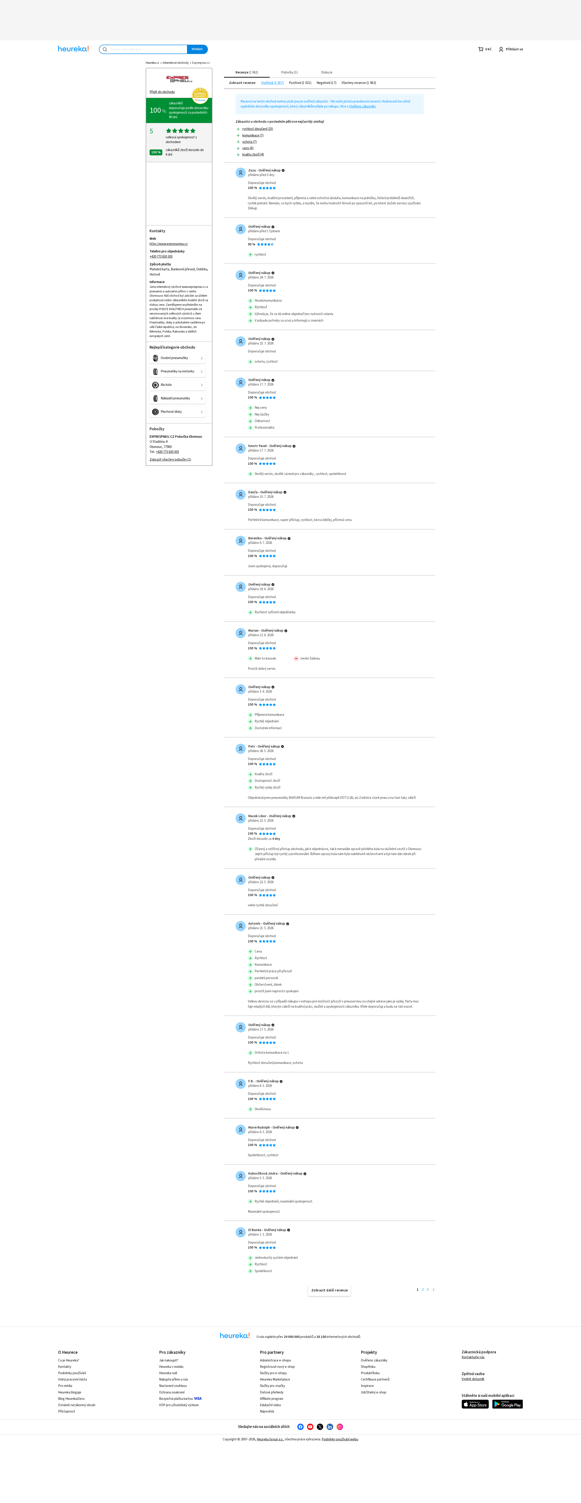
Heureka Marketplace (275, 1379)
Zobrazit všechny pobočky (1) (170, 459)
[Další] (433, 1289)
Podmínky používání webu (340, 1439)
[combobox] (143, 49)
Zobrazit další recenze (329, 1290)
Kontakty (64, 1366)
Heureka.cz (152, 63)
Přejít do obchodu (162, 92)
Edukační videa (270, 1405)
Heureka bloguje (69, 1392)
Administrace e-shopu (275, 1360)
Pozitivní (295, 83)
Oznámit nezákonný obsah (76, 1405)
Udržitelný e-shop (373, 1392)
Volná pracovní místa (72, 1379)
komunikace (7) (252, 135)
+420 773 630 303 (161, 256)
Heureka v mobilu (171, 1366)
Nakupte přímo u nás (173, 1379)
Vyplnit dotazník (473, 1379)
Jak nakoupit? (168, 1360)
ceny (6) (248, 148)
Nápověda (267, 1411)
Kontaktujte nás (473, 1357)
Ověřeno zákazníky (362, 106)
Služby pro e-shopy (273, 1373)
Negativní (324, 83)
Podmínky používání (72, 1373)
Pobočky (289, 72)
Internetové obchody (176, 63)
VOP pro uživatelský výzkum (179, 1405)
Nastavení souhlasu (173, 1385)
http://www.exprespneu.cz (169, 243)
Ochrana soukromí (172, 1392)
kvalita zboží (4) (253, 154)
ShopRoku (368, 1366)
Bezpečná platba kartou (176, 1398)
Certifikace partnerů (375, 1379)
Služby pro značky (272, 1385)
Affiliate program (271, 1398)
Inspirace (367, 1385)
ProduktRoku (370, 1373)
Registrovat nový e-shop (277, 1366)
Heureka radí (168, 1373)
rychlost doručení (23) (257, 129)
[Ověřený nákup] (283, 170)
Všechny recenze (354, 83)
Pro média (65, 1385)
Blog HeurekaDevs (71, 1398)
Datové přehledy (271, 1392)
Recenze (246, 72)
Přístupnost (66, 1411)
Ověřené (267, 83)
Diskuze (326, 72)
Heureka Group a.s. (270, 1439)
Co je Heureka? (68, 1360)
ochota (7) (249, 141)
